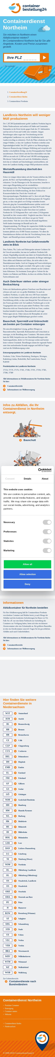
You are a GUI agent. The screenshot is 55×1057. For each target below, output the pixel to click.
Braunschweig (23, 724)
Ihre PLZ (14, 58)
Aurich (21, 719)
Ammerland (23, 713)
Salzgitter (22, 919)
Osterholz (22, 892)
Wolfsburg (22, 973)
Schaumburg (23, 924)
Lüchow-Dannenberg (26, 848)
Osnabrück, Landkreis (27, 881)
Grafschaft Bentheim (26, 800)
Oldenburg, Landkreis (27, 870)
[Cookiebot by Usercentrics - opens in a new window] (38, 470)
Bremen (21, 730)
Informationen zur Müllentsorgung (21, 390)
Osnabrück (22, 886)
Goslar (21, 789)
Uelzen (21, 935)
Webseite (8, 1014)
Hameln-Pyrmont (25, 811)
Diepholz (21, 762)
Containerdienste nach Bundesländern (22, 983)
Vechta (21, 940)
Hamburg (22, 805)
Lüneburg (22, 854)
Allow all (27, 564)
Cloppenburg (23, 746)
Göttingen (22, 794)
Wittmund (22, 962)
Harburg (21, 816)
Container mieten (11, 1011)
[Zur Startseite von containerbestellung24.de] (27, 8)
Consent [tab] (10, 478)
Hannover (22, 908)
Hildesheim (22, 832)
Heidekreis (22, 821)
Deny (27, 584)
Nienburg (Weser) (25, 859)
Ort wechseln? (10, 66)
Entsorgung (9, 1008)
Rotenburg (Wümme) (26, 913)
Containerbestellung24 (24, 1053)
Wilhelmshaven (24, 956)
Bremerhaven (23, 735)
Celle (20, 740)
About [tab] (45, 478)
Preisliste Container (12, 1005)
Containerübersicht (15, 386)
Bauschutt (30, 440)
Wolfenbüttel (23, 967)
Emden (21, 767)
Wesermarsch (23, 951)
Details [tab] (27, 478)
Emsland (21, 773)
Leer (20, 843)
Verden (21, 946)
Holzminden (23, 838)
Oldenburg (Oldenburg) (27, 875)
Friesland (22, 778)
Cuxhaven (22, 751)
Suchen (44, 57)
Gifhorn (21, 784)
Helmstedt (22, 827)
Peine (20, 902)
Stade (20, 929)
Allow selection (27, 574)
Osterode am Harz (25, 897)
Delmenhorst (23, 757)
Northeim (22, 865)
